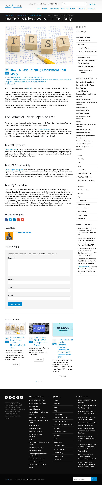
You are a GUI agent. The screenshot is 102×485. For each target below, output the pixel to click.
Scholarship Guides (84, 57)
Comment (12, 258)
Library (44, 9)
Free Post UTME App (84, 177)
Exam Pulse (29, 479)
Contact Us (42, 4)
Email (22, 219)
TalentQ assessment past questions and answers (42, 79)
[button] (36, 382)
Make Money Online (82, 110)
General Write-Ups (84, 41)
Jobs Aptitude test (43, 129)
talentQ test (42, 82)
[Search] (84, 4)
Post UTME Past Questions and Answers (86, 126)
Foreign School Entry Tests (85, 85)
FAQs (79, 197)
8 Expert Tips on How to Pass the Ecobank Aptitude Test (86, 439)
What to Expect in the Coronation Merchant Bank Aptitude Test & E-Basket (86, 465)
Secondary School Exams (84, 141)
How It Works (54, 9)
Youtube (81, 31)
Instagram (85, 31)
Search (94, 479)
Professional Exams (83, 132)
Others (78, 121)
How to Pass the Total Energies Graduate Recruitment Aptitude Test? (87, 457)
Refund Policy (82, 211)
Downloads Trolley (84, 204)
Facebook (6, 219)
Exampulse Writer (14, 77)
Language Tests (81, 107)
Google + (18, 219)
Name (10, 279)
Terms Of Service (83, 208)
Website (11, 295)
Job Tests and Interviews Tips (33, 77)
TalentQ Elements (31, 82)
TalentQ (9, 79)
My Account (82, 201)
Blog (62, 9)
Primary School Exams (83, 129)
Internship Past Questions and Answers (86, 95)
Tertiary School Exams (83, 144)
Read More (15, 359)
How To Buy (82, 170)
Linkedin (21, 397)
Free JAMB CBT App (84, 173)
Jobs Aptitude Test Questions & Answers (86, 103)
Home (38, 9)
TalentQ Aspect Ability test (14, 170)
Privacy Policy (82, 215)
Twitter (10, 219)
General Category (82, 91)
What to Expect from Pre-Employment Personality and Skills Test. (87, 431)
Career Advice (84, 48)
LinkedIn (14, 219)
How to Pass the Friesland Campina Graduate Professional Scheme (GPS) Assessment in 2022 (41, 348)
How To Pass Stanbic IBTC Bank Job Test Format (16, 341)
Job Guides (81, 44)
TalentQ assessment (19, 79)
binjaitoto (81, 186)
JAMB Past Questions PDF (84, 99)
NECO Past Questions (83, 113)
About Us (32, 4)
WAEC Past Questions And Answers (84, 148)
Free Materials (71, 9)
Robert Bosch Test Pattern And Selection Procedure (64, 341)
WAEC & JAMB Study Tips (86, 66)
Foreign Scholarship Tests (85, 82)
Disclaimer (81, 219)
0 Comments (11, 84)
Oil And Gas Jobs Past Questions (83, 117)
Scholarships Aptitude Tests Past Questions (85, 137)
